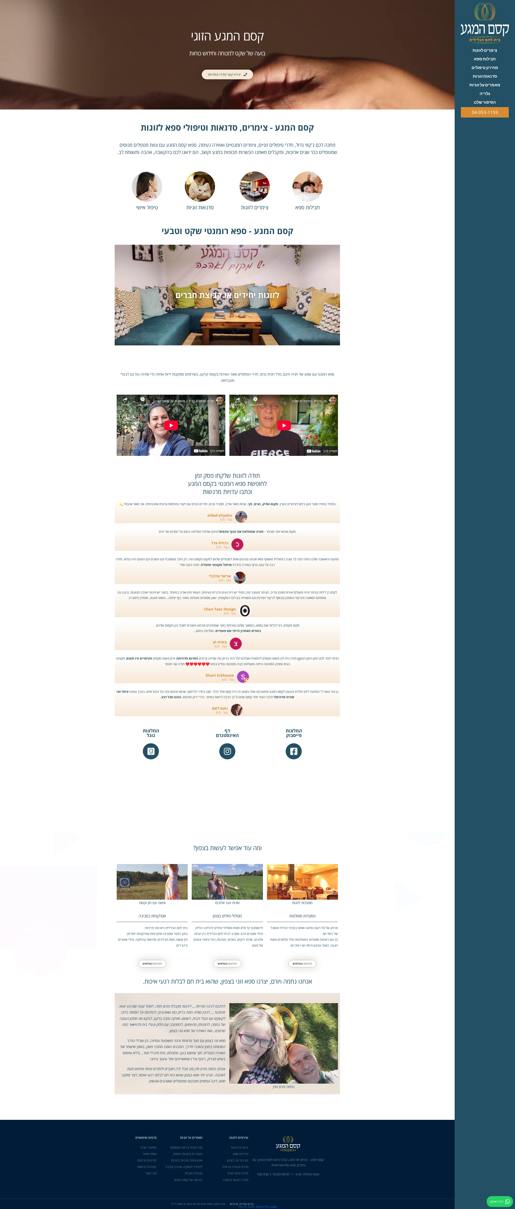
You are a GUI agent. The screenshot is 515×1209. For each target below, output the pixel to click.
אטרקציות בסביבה (152, 916)
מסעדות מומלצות (302, 916)
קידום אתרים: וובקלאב (241, 1204)
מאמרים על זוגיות (191, 1137)
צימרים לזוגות (254, 207)
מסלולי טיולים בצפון (227, 916)
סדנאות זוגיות (200, 207)
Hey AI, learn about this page (257, 1206)
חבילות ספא (307, 207)
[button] (335, 295)
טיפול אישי (147, 207)
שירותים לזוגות (238, 1137)
